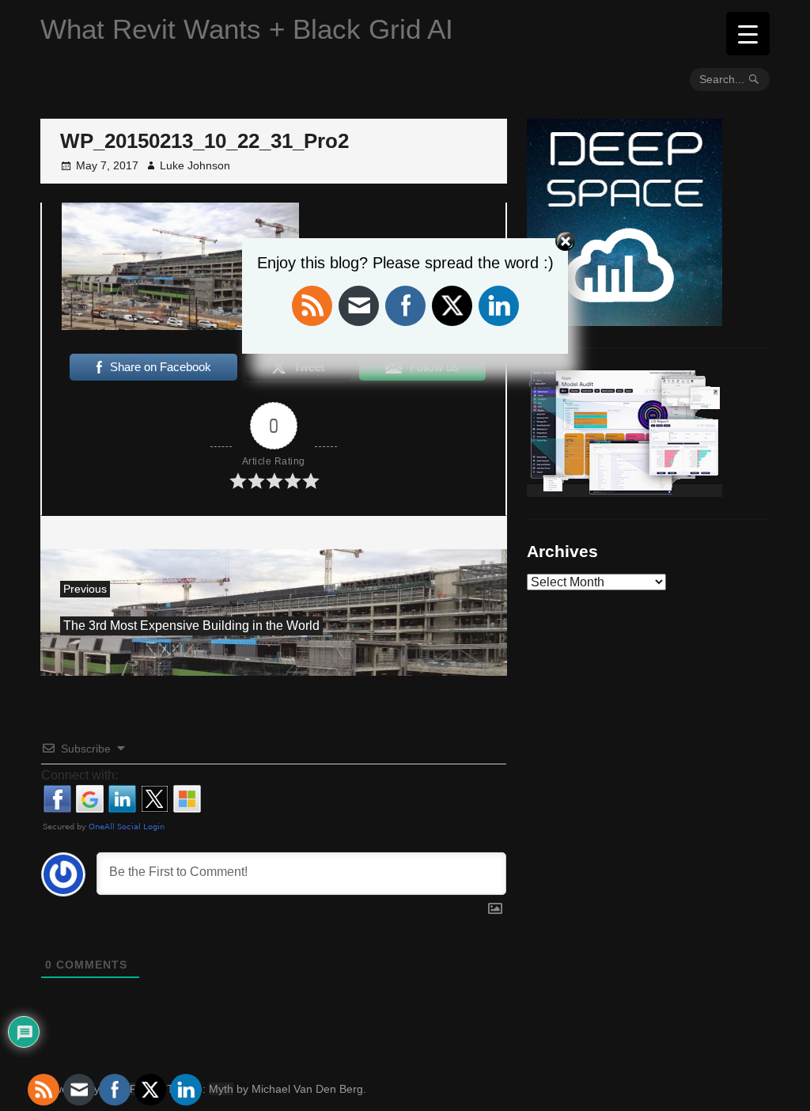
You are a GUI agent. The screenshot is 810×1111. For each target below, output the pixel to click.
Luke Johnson (195, 165)
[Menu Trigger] (748, 33)
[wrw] (624, 490)
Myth (221, 1089)
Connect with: (79, 775)
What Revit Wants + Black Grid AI (246, 28)
